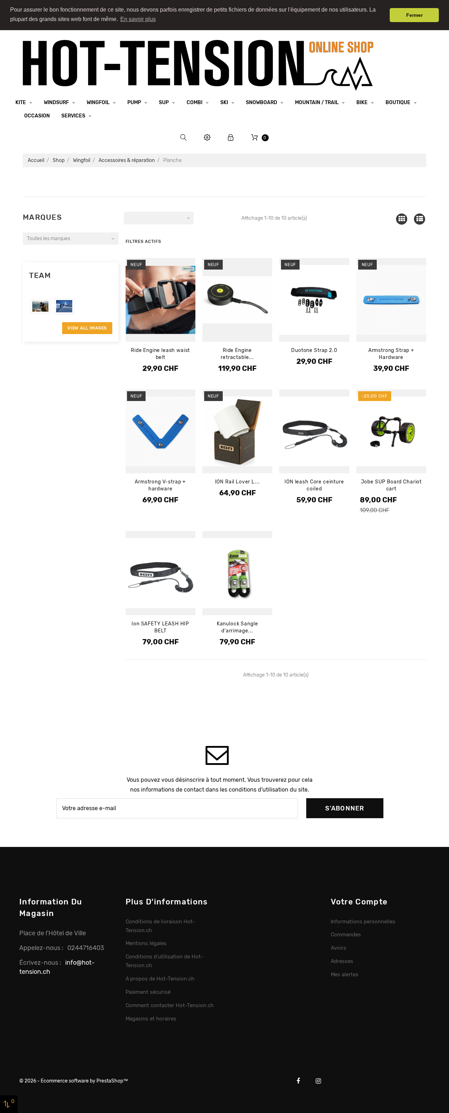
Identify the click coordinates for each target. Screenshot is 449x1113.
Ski (224, 103)
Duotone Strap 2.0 (314, 350)
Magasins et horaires (151, 1019)
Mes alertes (345, 974)
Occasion (37, 116)
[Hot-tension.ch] (198, 65)
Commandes (346, 934)
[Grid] (401, 218)
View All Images (87, 328)
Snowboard (262, 103)
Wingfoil (98, 103)
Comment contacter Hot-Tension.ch (170, 1005)
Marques (42, 217)
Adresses (342, 961)
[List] (419, 218)
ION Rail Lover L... (237, 482)
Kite (21, 103)
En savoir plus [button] (138, 19)
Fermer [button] (414, 15)
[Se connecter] (230, 138)
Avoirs (339, 948)
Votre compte (359, 902)
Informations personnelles (363, 921)
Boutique (398, 103)
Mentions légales (146, 943)
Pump (134, 103)
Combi (195, 103)
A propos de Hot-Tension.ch (160, 979)
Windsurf (57, 103)
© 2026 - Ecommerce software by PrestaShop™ (73, 1081)
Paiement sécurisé (148, 992)
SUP (164, 103)
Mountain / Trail (317, 103)
